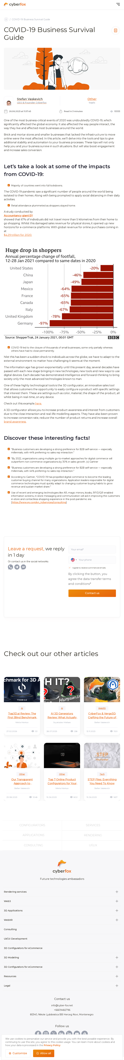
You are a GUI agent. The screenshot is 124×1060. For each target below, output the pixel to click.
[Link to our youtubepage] (77, 1034)
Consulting (33, 845)
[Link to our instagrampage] (46, 1034)
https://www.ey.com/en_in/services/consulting (39, 502)
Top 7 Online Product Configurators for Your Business (62, 781)
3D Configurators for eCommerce (23, 948)
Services (93, 825)
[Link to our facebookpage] (38, 1034)
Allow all (45, 1053)
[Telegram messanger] (17, 567)
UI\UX (93, 845)
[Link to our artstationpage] (84, 1034)
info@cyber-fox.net (62, 1005)
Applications (33, 835)
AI (22, 708)
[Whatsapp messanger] (10, 567)
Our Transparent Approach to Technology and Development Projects (22, 781)
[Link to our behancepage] (61, 1034)
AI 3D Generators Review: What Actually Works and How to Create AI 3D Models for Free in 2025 (62, 716)
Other (92, 99)
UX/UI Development (15, 938)
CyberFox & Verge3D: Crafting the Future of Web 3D (102, 716)
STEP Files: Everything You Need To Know (102, 781)
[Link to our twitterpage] (53, 1034)
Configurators (32, 825)
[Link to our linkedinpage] (69, 1034)
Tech (102, 774)
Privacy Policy (52, 1045)
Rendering (93, 835)
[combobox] (72, 560)
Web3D (102, 708)
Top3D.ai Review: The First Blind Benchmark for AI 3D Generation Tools (22, 716)
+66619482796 (62, 1010)
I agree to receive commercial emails (89, 568)
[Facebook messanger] (23, 567)
